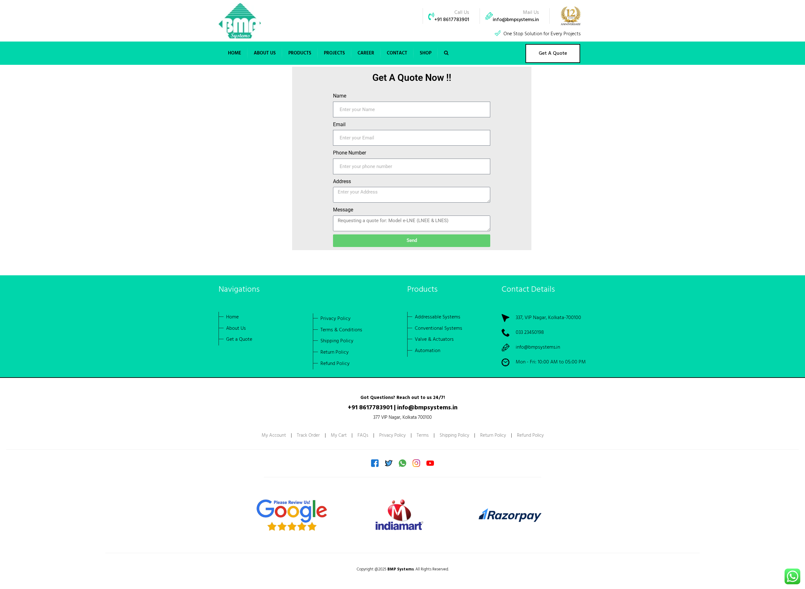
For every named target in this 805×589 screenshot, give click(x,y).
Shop (425, 53)
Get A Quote (553, 53)
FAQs (363, 435)
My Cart (339, 435)
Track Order (308, 435)
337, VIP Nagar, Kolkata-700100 (548, 318)
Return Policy (493, 435)
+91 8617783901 (451, 20)
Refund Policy (530, 435)
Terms (423, 435)
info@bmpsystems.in (516, 20)
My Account (274, 435)
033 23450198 (530, 332)
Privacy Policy (392, 435)
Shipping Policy (454, 435)
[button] (265, 53)
